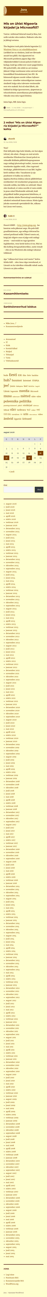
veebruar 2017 (12, 843)
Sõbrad (6, 410)
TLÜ (28, 410)
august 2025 (11, 535)
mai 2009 (10, 1108)
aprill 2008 (10, 1148)
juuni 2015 (10, 905)
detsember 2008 (13, 1124)
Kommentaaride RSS (15, 1281)
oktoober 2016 (12, 855)
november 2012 (12, 991)
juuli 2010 (10, 1077)
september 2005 (13, 1244)
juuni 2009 (10, 1105)
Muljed (9, 351)
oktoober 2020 (12, 713)
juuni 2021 (10, 689)
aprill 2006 (10, 1222)
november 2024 (12, 562)
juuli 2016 (10, 865)
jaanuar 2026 (11, 525)
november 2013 (12, 963)
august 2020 (11, 720)
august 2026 (11, 504)
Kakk (8, 108)
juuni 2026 (10, 510)
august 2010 (11, 1074)
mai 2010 (10, 1084)
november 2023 (12, 599)
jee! (6, 386)
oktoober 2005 (12, 1241)
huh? (7, 380)
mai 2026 (10, 513)
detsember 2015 (13, 886)
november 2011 (12, 1028)
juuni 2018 (10, 794)
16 (40, 453)
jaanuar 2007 (11, 1195)
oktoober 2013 (12, 966)
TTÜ (38, 410)
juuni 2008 (10, 1142)
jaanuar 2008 (11, 1158)
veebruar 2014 (12, 954)
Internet (27, 380)
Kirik (8, 345)
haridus (35, 375)
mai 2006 (10, 1219)
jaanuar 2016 (11, 883)
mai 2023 (10, 618)
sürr (13, 409)
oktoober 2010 (12, 1068)
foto (29, 375)
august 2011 (11, 1037)
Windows (21, 110)
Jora (5, 1293)
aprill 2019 (10, 769)
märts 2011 (10, 1053)
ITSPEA (35, 380)
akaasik (11, 139)
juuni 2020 (10, 726)
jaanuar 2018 (11, 809)
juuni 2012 (10, 1006)
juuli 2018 (10, 791)
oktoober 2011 (12, 1031)
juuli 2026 (10, 507)
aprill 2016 (10, 874)
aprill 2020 (10, 732)
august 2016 (11, 862)
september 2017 (12, 821)
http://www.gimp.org (26, 225)
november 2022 (12, 636)
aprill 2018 (10, 800)
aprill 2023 (10, 621)
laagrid (37, 386)
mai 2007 (10, 1182)
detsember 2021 (13, 670)
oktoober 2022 (12, 639)
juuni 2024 (10, 578)
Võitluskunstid (12, 361)
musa (8, 396)
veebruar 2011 (12, 1056)
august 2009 (11, 1099)
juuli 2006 (10, 1213)
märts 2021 (10, 698)
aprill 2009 (10, 1111)
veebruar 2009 (12, 1118)
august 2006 (11, 1210)
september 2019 (13, 754)
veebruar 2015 (12, 917)
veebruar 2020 (12, 738)
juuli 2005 (10, 1250)
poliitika (25, 401)
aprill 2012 (10, 1013)
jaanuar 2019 (11, 778)
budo (6, 375)
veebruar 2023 (12, 627)
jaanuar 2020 (11, 741)
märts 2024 (11, 587)
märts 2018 (10, 803)
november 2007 (12, 1164)
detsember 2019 (13, 744)
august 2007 (11, 1173)
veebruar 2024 (12, 590)
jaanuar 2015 (11, 920)
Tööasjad (10, 355)
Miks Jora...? (11, 323)
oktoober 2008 (12, 1130)
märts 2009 (11, 1114)
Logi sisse (10, 1275)
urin (16, 110)
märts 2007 (11, 1188)
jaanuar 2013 (11, 985)
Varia (8, 358)
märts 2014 (10, 951)
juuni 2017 (10, 831)
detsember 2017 (12, 812)
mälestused (16, 396)
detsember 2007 (13, 1161)
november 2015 (12, 889)
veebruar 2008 (12, 1155)
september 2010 (13, 1071)
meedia (24, 391)
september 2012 (13, 997)
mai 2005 (10, 1256)
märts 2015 (10, 914)
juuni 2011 (10, 1044)
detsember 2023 (13, 596)
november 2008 (12, 1127)
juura (12, 386)
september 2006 (13, 1207)
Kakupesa (19, 386)
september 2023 (13, 605)
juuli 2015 (10, 902)
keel (26, 386)
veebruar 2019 (12, 775)
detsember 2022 (13, 633)
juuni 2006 (10, 1216)
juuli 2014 (10, 939)
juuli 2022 (10, 649)
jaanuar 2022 (11, 667)
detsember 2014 (13, 923)
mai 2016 (10, 871)
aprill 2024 (10, 584)
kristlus (31, 386)
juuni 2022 (10, 652)
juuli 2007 (10, 1176)
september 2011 (12, 1034)
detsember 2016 (13, 849)
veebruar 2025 (12, 553)
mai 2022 (10, 655)
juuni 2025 (10, 541)
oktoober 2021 (12, 676)
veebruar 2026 (12, 522)
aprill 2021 (10, 695)
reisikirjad (27, 405)
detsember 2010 (13, 1062)
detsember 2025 (13, 528)
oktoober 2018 (12, 787)
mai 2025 (10, 544)
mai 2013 (9, 973)
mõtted (25, 396)
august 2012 (11, 1000)
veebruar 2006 (12, 1229)
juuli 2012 (10, 1003)
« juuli (11, 472)
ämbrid (8, 418)
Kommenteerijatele (14, 326)
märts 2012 (10, 1016)
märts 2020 (11, 735)
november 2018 (12, 784)
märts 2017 (10, 840)
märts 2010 (10, 1090)
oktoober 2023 (12, 602)
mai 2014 (10, 945)
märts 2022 (11, 661)
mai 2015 (10, 908)
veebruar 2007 (12, 1192)
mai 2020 (10, 729)
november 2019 (12, 747)
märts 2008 (11, 1151)
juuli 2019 (10, 760)
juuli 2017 (10, 828)
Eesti (13, 375)
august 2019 (11, 757)
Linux (7, 391)
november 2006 (13, 1201)
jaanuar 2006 (11, 1232)
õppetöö (17, 419)
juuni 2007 (10, 1179)
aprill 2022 (10, 658)
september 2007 (13, 1170)
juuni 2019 (10, 763)
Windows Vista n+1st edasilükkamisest (20, 49)
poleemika (11, 401)
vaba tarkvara (33, 414)
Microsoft (7, 110)
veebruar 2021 (12, 701)
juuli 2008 (10, 1139)
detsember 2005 (13, 1235)
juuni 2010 (10, 1081)
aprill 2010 (10, 1087)
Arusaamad (26, 108)
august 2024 (11, 572)
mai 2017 (9, 834)
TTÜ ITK (7, 414)
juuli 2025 (10, 538)
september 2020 (13, 717)
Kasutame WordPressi (16, 1293)
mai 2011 (9, 1047)
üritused (26, 418)
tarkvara (21, 410)
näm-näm (36, 396)
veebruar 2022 (12, 664)
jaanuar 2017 (11, 846)
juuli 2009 (10, 1102)
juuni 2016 (10, 868)
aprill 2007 (10, 1185)
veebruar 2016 (12, 880)
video (40, 414)
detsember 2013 (12, 960)
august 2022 (11, 646)
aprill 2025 (10, 547)
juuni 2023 (10, 615)
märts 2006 (11, 1226)
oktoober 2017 (12, 818)
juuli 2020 (10, 723)
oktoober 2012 (12, 994)
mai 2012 (10, 1010)
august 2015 (11, 899)
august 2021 (11, 683)
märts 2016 (11, 877)
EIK (20, 375)
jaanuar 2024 (11, 593)
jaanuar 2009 (11, 1121)
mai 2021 (10, 692)
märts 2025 (11, 550)
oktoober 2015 (12, 892)
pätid (12, 110)
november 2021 (12, 673)
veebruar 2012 (12, 1019)
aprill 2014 (10, 948)
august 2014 (11, 936)
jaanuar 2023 (11, 630)
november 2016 (12, 852)
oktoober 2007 (12, 1167)
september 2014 (13, 932)
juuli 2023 (10, 612)
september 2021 (13, 680)
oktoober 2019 (12, 750)
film (24, 375)
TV (21, 414)
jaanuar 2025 (11, 556)
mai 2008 (10, 1145)
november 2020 (12, 710)
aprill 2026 (10, 516)
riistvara (36, 405)
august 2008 (11, 1136)
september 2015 (13, 895)
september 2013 (12, 969)
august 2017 (11, 825)
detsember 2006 (13, 1198)
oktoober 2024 (12, 565)
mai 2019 (10, 766)
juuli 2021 (10, 686)
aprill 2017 (10, 837)
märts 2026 (11, 519)
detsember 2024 (13, 559)
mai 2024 (10, 581)
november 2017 (12, 815)
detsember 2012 (13, 988)
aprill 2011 (10, 1050)
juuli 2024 (10, 575)
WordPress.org (12, 1284)
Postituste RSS (12, 1278)
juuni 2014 (10, 942)
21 (29, 458)
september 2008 (13, 1133)
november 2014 (12, 926)
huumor (17, 380)
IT (31, 108)
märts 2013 (10, 979)
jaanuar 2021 (11, 704)
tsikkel (33, 410)
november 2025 (12, 531)
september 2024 (13, 568)
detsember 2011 (12, 1025)
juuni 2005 (10, 1253)
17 (6, 458)
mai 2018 (10, 797)
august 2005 (11, 1247)
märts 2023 (11, 624)
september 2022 (13, 643)
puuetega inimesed (10, 406)
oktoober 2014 (12, 929)
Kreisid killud (11, 348)
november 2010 (12, 1065)
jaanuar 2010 (11, 1096)
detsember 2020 (13, 707)
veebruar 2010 (12, 1093)
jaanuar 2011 (11, 1059)
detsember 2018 (13, 781)
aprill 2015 (10, 911)
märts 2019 (11, 772)
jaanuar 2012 (11, 1022)
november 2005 (12, 1238)
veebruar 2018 (12, 806)
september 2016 (13, 858)
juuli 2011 (10, 1040)
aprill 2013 (10, 976)
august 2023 (11, 609)
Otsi (5, 485)
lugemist (14, 391)
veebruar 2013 (12, 982)
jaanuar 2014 (11, 957)
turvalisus (15, 414)
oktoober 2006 (12, 1204)
